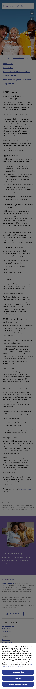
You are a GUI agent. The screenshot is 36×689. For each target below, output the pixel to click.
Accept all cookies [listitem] (18, 672)
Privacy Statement (17, 666)
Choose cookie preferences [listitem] (18, 684)
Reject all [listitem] (18, 678)
